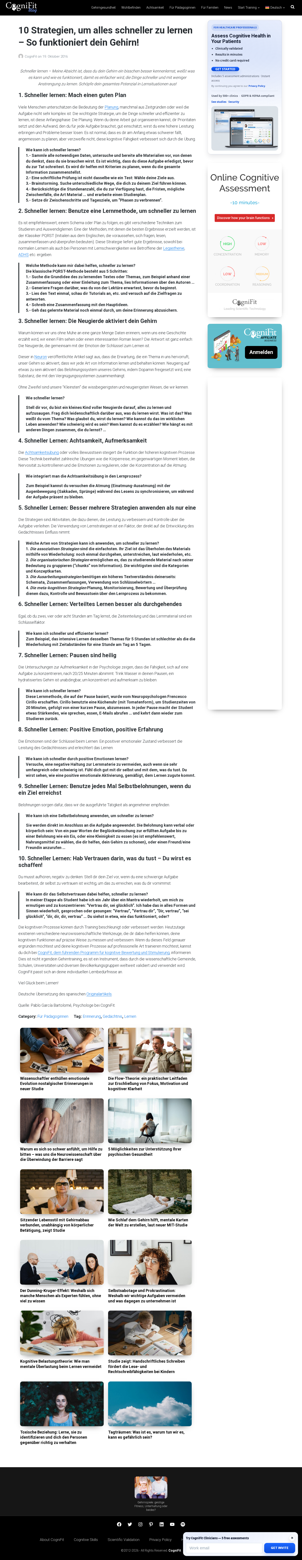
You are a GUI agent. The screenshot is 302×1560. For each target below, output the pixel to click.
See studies (218, 102)
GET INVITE (280, 1548)
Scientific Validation (124, 1539)
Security (233, 102)
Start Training (247, 8)
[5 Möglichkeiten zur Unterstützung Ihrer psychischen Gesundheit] (150, 1120)
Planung (111, 107)
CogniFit (31, 56)
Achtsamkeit (155, 8)
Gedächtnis (112, 1016)
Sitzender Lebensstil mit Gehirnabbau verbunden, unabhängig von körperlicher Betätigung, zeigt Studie (57, 1225)
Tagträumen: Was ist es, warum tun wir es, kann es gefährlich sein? (146, 1435)
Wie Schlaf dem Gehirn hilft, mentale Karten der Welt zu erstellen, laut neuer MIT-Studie (148, 1222)
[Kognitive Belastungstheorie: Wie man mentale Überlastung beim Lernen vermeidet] (62, 1333)
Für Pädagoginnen (182, 8)
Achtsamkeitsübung (42, 452)
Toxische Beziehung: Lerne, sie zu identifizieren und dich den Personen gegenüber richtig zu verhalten (53, 1437)
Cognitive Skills (86, 1539)
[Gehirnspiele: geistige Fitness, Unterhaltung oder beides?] (151, 1487)
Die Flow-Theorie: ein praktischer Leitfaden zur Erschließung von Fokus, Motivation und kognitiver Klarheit (148, 1083)
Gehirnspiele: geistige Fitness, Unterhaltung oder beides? (151, 1506)
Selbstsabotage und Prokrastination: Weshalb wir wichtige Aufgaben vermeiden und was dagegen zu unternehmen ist (146, 1295)
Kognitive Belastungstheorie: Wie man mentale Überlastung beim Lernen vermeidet (60, 1364)
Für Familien (209, 8)
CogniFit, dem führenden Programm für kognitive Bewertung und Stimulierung (104, 952)
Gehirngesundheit (103, 8)
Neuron (40, 356)
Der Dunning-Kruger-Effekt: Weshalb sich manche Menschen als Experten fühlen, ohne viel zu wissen (60, 1295)
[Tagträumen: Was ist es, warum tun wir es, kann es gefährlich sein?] (150, 1403)
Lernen (130, 1016)
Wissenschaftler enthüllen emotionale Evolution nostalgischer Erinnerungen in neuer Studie (56, 1083)
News (228, 8)
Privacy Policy (256, 85)
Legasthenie (173, 248)
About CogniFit (52, 1539)
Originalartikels (99, 994)
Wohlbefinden (131, 8)
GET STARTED (225, 69)
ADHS (23, 254)
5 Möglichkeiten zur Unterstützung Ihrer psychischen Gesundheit (145, 1151)
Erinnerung (92, 1016)
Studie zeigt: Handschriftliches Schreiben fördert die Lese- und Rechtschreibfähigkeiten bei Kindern (146, 1366)
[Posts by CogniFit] (21, 56)
